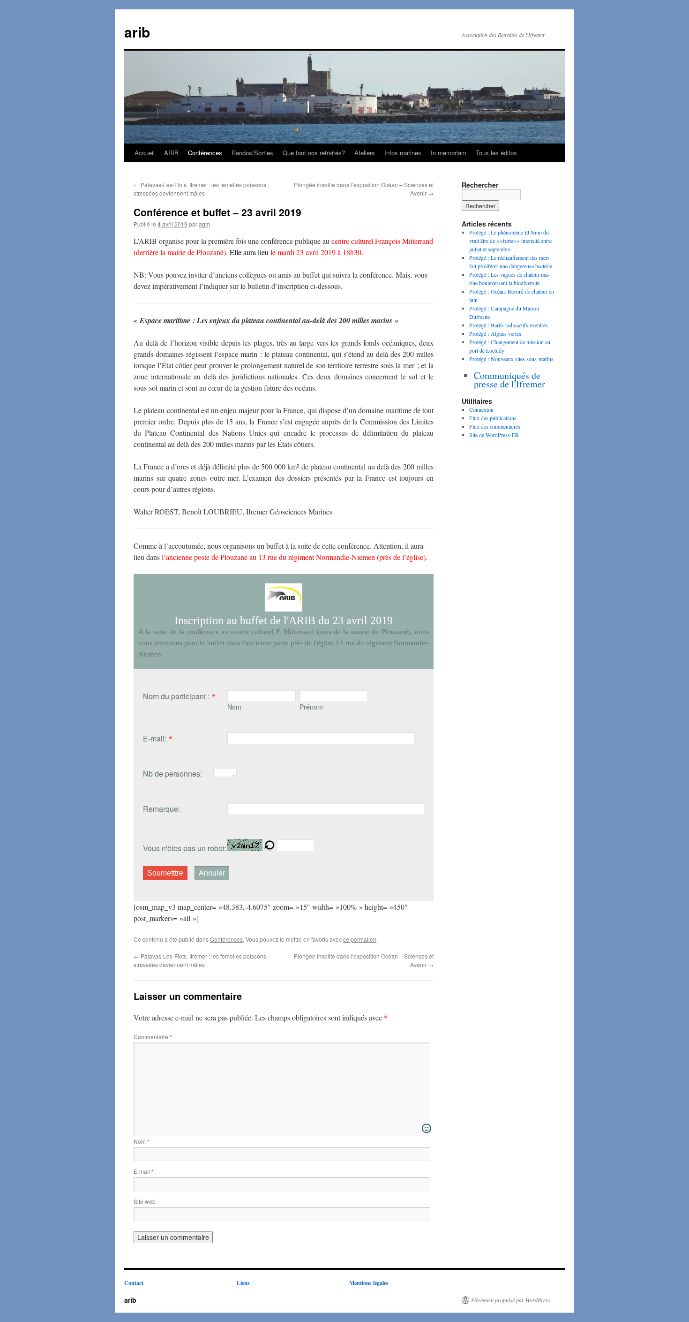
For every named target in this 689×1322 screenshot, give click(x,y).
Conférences (205, 152)
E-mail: (154, 738)
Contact (133, 1283)
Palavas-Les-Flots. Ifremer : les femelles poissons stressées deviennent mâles (200, 189)
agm (204, 224)
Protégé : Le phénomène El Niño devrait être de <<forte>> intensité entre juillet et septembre (510, 240)
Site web (145, 1201)
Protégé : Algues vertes (495, 333)
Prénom (311, 706)
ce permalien (359, 939)
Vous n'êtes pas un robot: (184, 848)
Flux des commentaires (494, 426)
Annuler (212, 873)
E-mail (144, 1171)
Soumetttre (165, 873)
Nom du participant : (176, 696)
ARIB (171, 152)
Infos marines (402, 152)
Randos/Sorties (252, 152)
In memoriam (448, 152)
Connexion (481, 409)
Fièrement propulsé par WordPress (510, 1300)
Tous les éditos (496, 152)
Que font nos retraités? (314, 152)
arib (137, 32)
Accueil (145, 152)
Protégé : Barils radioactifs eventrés (508, 325)
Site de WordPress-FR (494, 434)
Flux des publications (493, 418)
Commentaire (153, 1037)
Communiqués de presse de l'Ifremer (509, 379)
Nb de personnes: (172, 773)
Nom (234, 706)
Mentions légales (369, 1283)
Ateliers (364, 152)
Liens (243, 1283)
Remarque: (161, 808)
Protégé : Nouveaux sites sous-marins (511, 359)
